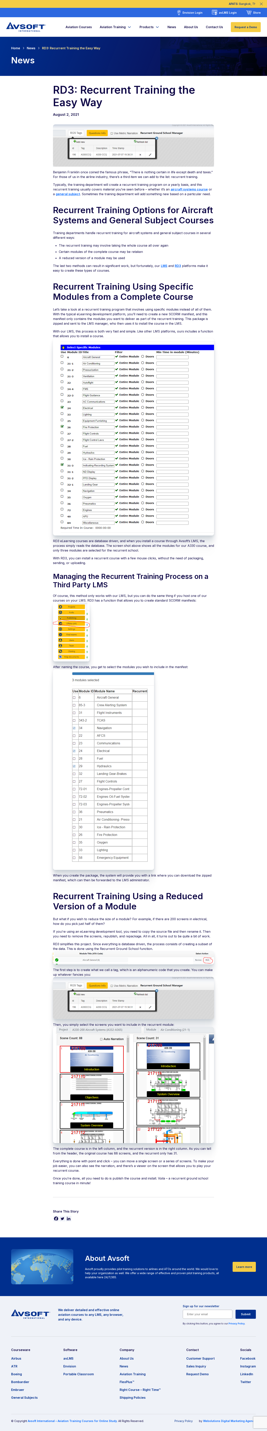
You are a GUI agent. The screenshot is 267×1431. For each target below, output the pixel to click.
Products (147, 27)
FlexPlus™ (127, 1382)
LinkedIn (246, 1374)
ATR (14, 1366)
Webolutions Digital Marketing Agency (229, 1421)
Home (15, 48)
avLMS (68, 1358)
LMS (164, 266)
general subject (68, 194)
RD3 (178, 266)
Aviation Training (113, 27)
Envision (69, 1366)
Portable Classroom (78, 1374)
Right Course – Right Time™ (140, 1390)
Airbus (16, 1358)
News (172, 27)
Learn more (244, 1266)
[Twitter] (62, 1218)
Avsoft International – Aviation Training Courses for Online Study (72, 1421)
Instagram (248, 1366)
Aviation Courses (78, 27)
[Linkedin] (68, 1218)
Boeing (16, 1374)
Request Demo (197, 1374)
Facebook (247, 1358)
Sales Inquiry (196, 1366)
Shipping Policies (133, 1398)
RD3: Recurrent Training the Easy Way (71, 48)
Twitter (245, 1382)
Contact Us (214, 27)
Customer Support (200, 1358)
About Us (191, 27)
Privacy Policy (236, 1323)
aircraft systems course (189, 189)
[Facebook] (56, 1218)
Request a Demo (246, 27)
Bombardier (20, 1382)
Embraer (17, 1390)
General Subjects (24, 1398)
